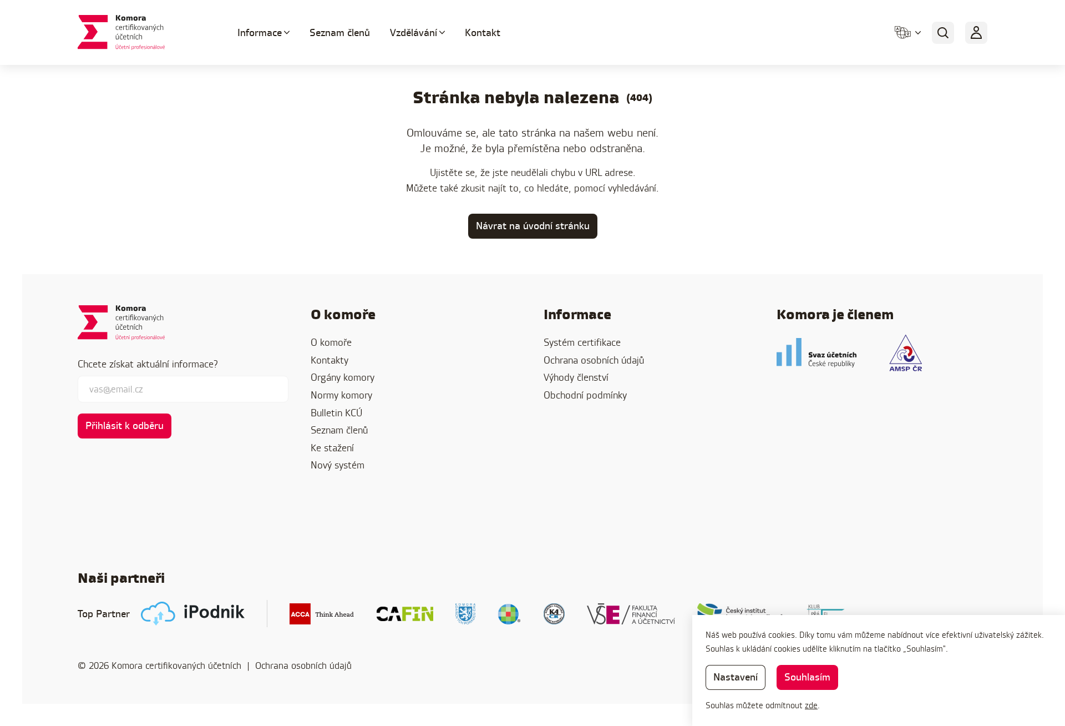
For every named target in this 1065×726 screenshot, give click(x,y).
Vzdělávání (413, 32)
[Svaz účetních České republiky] (816, 352)
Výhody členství (576, 377)
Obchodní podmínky (585, 395)
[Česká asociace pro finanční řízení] (405, 613)
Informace (259, 32)
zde (811, 705)
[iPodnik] (193, 614)
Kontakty (329, 360)
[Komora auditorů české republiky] (554, 613)
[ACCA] (322, 613)
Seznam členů (340, 32)
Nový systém (337, 465)
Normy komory (341, 395)
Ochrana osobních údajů (594, 360)
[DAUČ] (509, 613)
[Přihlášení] (976, 33)
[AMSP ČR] (905, 352)
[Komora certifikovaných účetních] (144, 32)
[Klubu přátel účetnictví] (828, 613)
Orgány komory (342, 377)
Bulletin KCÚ (336, 413)
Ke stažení (332, 448)
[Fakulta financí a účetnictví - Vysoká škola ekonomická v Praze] (631, 613)
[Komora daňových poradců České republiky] (465, 613)
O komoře (331, 342)
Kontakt (482, 32)
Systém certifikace (582, 342)
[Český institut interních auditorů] (740, 613)
